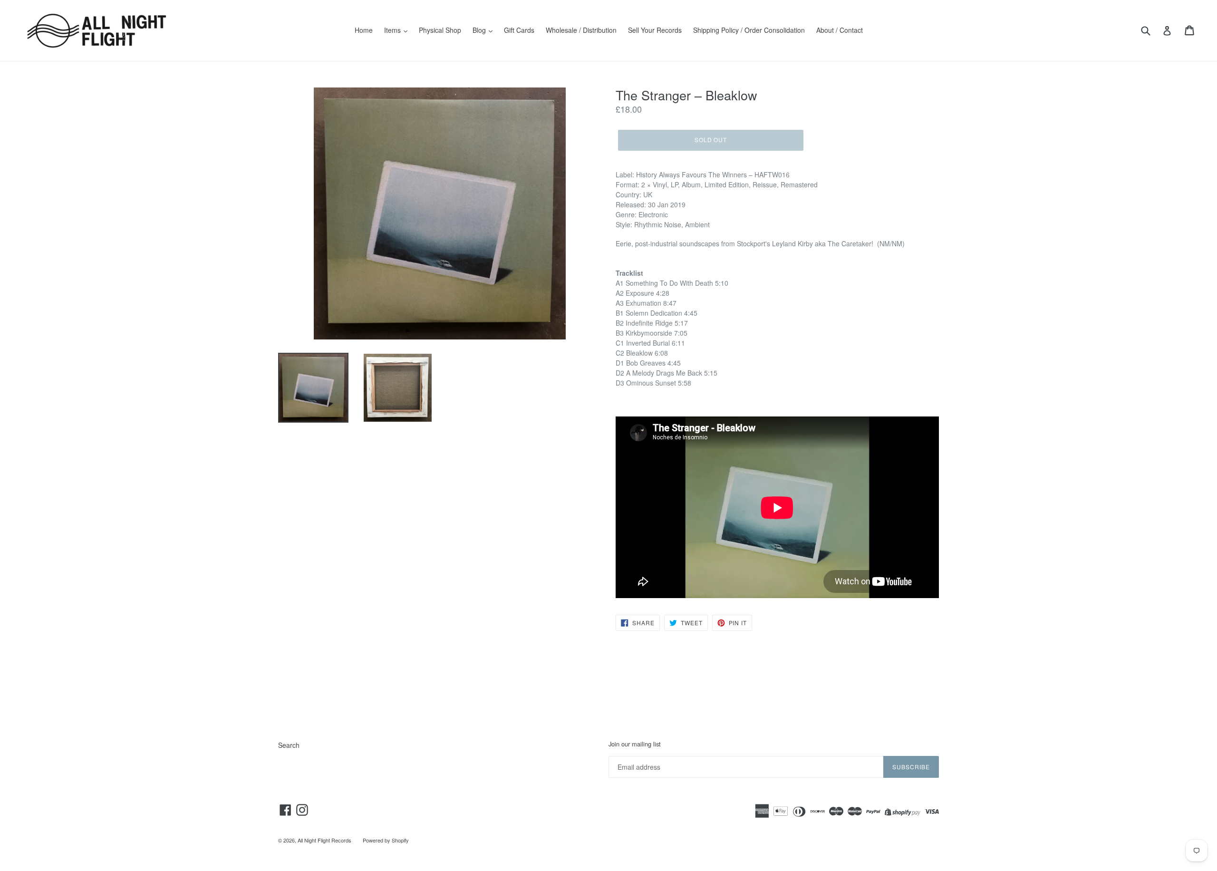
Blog (480, 30)
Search (288, 745)
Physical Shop (440, 30)
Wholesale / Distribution (581, 30)
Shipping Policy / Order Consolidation (749, 30)
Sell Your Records (655, 30)
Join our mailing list (634, 744)
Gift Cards (519, 30)
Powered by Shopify (386, 840)
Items (393, 30)
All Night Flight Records (324, 840)
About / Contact (839, 30)
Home (364, 30)
